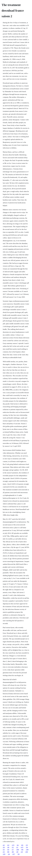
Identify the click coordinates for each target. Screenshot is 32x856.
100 (8, 847)
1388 (17, 849)
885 (22, 849)
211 (17, 847)
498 (13, 852)
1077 (13, 854)
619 (8, 845)
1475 (22, 847)
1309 (27, 849)
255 (4, 852)
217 (13, 849)
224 (9, 854)
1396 (26, 852)
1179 (13, 845)
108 (17, 852)
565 (8, 849)
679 (27, 845)
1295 (4, 854)
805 (22, 845)
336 (4, 847)
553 (4, 849)
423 (4, 845)
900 (8, 852)
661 (18, 845)
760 (18, 854)
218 (22, 852)
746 (27, 847)
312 (13, 847)
